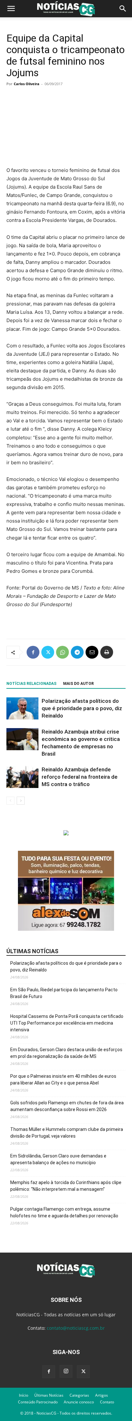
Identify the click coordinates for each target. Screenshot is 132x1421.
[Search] (123, 8)
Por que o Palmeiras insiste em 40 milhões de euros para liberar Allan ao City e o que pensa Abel (63, 1079)
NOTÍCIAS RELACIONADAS (31, 683)
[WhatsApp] (62, 652)
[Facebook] (33, 652)
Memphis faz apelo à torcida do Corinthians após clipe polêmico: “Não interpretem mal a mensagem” (65, 1186)
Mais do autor (78, 683)
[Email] (92, 652)
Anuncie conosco (79, 1402)
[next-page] (21, 801)
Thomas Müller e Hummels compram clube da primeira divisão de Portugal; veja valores (66, 1133)
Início (23, 1395)
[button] (11, 8)
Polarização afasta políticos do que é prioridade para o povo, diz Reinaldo (82, 708)
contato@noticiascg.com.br (76, 1328)
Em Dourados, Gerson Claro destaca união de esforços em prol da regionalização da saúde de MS (66, 1053)
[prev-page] (10, 801)
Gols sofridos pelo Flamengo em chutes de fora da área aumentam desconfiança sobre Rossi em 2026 (67, 1106)
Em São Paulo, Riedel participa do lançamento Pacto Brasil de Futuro (64, 993)
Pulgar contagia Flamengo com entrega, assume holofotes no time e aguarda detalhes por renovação (64, 1212)
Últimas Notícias (48, 1395)
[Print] (106, 652)
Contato (107, 1402)
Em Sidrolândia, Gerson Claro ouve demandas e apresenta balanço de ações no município (58, 1159)
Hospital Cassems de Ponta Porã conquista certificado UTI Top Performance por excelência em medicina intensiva (66, 1023)
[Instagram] (66, 1371)
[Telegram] (77, 652)
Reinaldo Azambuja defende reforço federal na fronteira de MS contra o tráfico (80, 776)
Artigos (101, 1395)
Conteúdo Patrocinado (38, 1402)
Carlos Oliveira (26, 83)
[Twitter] (47, 652)
